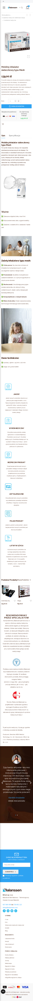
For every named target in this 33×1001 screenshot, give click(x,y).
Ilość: (2, 101)
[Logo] (12, 7)
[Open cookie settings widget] (3, 991)
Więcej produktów (23, 580)
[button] (4, 7)
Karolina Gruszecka (16, 798)
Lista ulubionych (9, 944)
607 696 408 (7, 904)
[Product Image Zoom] (28, 56)
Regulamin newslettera (11, 974)
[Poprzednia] (27, 15)
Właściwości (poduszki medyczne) (14, 925)
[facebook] (4, 910)
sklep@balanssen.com (10, 907)
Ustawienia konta (9, 938)
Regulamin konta (9, 969)
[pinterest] (11, 910)
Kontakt (7, 928)
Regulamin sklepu (10, 966)
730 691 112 (18, 904)
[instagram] (8, 910)
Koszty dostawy (9, 955)
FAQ (6, 922)
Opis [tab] (3, 135)
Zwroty (7, 960)
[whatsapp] (15, 910)
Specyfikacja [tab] (14, 135)
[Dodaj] (18, 101)
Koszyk (7, 941)
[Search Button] (22, 7)
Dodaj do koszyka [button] (7, 605)
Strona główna (6, 15)
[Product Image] (17, 41)
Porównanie (8, 947)
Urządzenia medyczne (9, 20)
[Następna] (30, 15)
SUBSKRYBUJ (9, 871)
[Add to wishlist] (15, 601)
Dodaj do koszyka (17, 106)
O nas (6, 919)
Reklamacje (8, 963)
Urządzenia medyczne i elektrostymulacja (13, 17)
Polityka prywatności (10, 972)
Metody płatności (9, 957)
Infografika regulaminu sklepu (13, 977)
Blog (6, 930)
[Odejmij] (15, 101)
